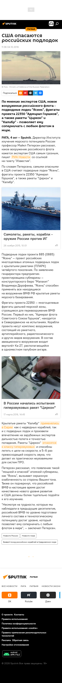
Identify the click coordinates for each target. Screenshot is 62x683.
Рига (23, 586)
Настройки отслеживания (15, 644)
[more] (56, 245)
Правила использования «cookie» (20, 628)
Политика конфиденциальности (19, 623)
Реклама (6, 640)
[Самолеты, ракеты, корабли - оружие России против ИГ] (31, 208)
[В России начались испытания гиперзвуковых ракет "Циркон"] (31, 377)
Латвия (33, 586)
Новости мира (28, 535)
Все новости (9, 586)
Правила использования (15, 619)
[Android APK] (11, 654)
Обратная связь (20, 640)
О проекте (7, 614)
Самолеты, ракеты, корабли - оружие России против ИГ (28, 236)
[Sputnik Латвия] (10, 24)
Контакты (19, 614)
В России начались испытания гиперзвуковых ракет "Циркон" (30, 405)
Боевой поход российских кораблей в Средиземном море (29, 542)
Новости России (10, 535)
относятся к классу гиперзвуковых (29, 444)
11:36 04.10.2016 (10, 46)
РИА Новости (21, 157)
